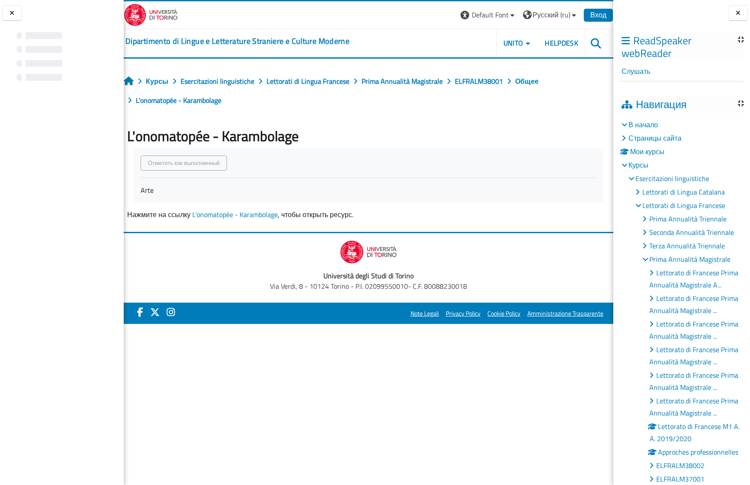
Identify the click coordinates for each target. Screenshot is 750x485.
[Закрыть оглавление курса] (12, 13)
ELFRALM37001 (680, 479)
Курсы (638, 165)
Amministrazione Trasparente (565, 313)
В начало (643, 124)
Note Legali (425, 313)
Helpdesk (561, 43)
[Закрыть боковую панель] (738, 13)
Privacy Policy (463, 313)
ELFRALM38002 (680, 465)
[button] (488, 15)
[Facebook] (140, 312)
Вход (598, 15)
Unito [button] (513, 43)
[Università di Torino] (151, 14)
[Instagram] (170, 312)
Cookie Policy (503, 313)
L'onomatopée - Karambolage (235, 214)
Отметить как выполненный (184, 162)
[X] (155, 312)
